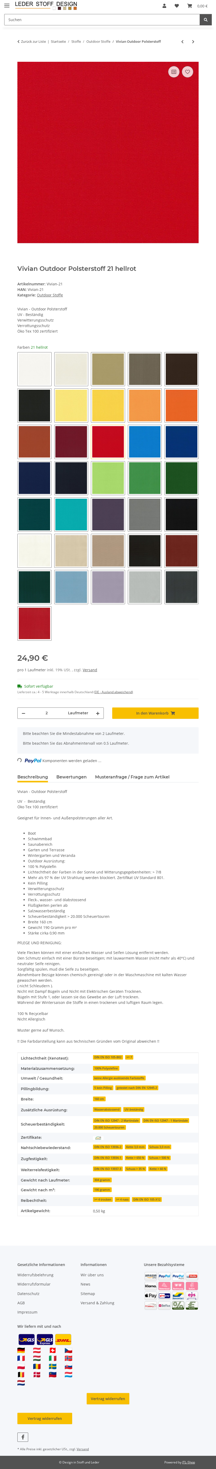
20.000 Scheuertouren (109, 1127)
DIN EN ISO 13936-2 (107, 1147)
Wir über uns (92, 1274)
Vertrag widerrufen (108, 1398)
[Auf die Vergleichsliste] (174, 72)
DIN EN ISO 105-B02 (107, 1057)
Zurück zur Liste (33, 41)
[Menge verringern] (23, 713)
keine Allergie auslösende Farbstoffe (119, 1078)
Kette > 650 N (135, 1158)
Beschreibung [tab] (32, 777)
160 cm (99, 1099)
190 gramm (102, 1190)
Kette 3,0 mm (135, 1147)
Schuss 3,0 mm (159, 1147)
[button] (164, 6)
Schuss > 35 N (135, 1169)
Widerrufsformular (34, 1284)
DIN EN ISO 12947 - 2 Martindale (116, 1120)
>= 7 (129, 1057)
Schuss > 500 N (159, 1158)
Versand (90, 669)
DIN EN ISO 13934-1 (107, 1158)
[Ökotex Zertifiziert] (98, 1137)
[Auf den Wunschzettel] (187, 72)
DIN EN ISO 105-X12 (146, 1199)
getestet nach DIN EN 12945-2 (137, 1088)
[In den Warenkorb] (21, 59)
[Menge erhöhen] (98, 713)
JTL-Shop (188, 1462)
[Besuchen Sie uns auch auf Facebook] (22, 1437)
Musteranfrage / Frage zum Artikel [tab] (132, 777)
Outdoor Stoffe (50, 294)
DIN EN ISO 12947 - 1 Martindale (166, 1120)
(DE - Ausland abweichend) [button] (113, 692)
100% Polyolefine (106, 1068)
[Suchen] (206, 19)
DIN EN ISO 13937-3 (107, 1169)
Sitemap (88, 1293)
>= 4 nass (122, 1199)
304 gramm (102, 1180)
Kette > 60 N (158, 1169)
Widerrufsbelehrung (35, 1274)
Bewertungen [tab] (71, 777)
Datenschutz (28, 1293)
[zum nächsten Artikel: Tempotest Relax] (193, 41)
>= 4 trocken (102, 1199)
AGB (21, 1302)
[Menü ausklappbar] (6, 3)
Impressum (27, 1312)
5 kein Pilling (103, 1088)
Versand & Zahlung (97, 1302)
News (85, 1284)
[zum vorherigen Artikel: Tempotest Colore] (182, 41)
